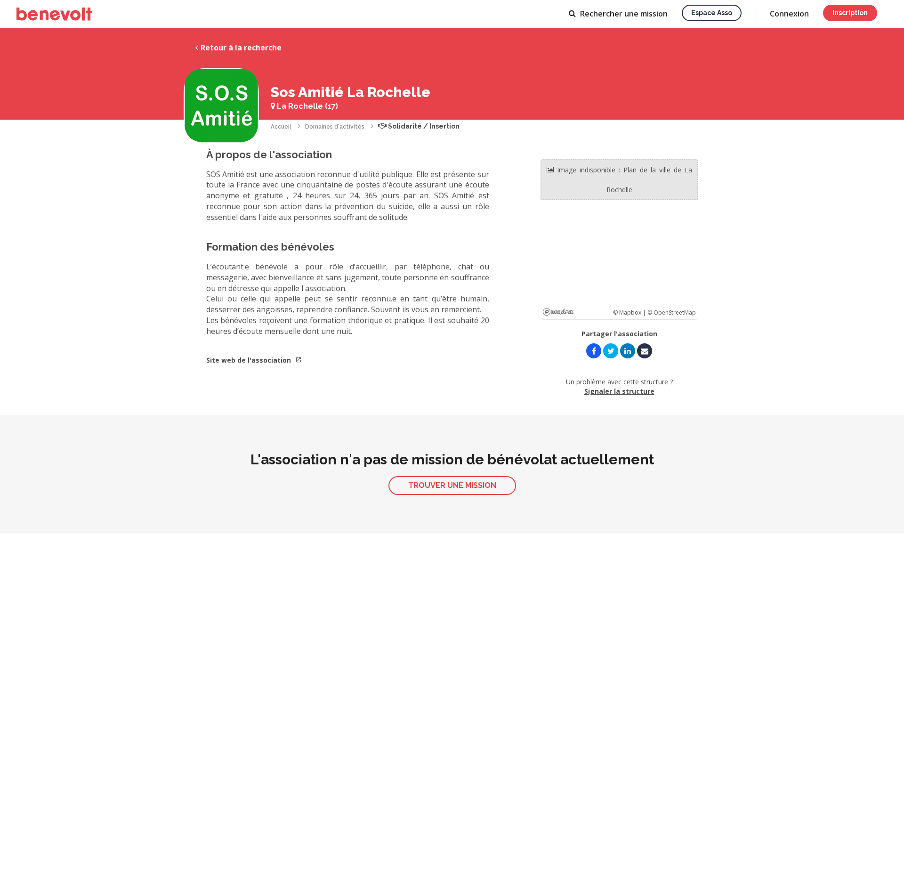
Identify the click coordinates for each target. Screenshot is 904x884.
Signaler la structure (619, 391)
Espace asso (711, 12)
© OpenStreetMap (671, 312)
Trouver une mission (452, 485)
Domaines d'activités (334, 126)
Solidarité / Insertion (423, 126)
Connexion (789, 13)
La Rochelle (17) (306, 106)
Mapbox (558, 311)
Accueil (281, 126)
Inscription (850, 12)
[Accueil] (54, 14)
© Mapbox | (630, 312)
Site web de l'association (249, 360)
